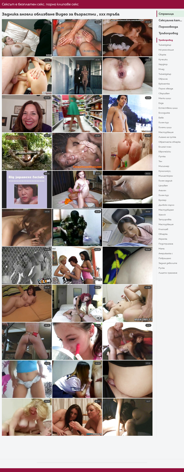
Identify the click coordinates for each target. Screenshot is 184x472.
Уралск (162, 215)
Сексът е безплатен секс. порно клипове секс (40, 4)
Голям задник (165, 181)
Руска (162, 268)
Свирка (162, 55)
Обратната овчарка (169, 142)
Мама (161, 249)
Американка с (166, 254)
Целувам (163, 186)
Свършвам (164, 94)
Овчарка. (163, 234)
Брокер (162, 200)
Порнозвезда (168, 26)
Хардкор (163, 64)
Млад (161, 69)
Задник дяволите (168, 263)
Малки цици (165, 98)
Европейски (165, 152)
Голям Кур (164, 123)
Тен (160, 161)
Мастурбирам (166, 210)
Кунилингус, (165, 171)
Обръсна (163, 79)
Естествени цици (168, 108)
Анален (162, 191)
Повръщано (165, 258)
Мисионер (164, 166)
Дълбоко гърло (166, 205)
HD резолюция (166, 50)
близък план (165, 147)
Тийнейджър (165, 45)
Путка (162, 157)
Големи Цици (165, 127)
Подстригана (166, 244)
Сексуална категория (171, 20)
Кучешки (163, 60)
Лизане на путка (167, 137)
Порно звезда (166, 89)
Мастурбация (166, 132)
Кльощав (163, 229)
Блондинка (164, 113)
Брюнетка (164, 84)
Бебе (161, 118)
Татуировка (165, 220)
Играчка (163, 239)
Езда (161, 103)
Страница (166, 14)
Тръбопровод (168, 33)
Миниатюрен (166, 176)
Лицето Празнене (168, 273)
